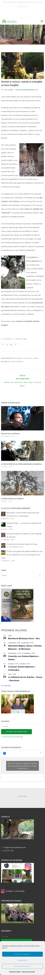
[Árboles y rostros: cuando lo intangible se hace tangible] (2, 344)
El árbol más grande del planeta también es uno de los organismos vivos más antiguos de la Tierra (22, 554)
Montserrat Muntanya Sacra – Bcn (24, 638)
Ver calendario (6, 685)
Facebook (22, 796)
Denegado (22, 960)
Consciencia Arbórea (16, 361)
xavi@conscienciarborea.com (28, 2)
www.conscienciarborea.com (26, 90)
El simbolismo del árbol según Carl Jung (22, 544)
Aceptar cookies (22, 954)
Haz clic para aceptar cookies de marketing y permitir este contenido (22, 765)
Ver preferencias (22, 966)
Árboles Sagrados (17, 358)
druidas (36, 358)
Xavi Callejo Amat (22, 379)
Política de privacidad (28, 971)
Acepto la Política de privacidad (13, 737)
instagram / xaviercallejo (15, 891)
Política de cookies (15, 971)
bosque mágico (28, 358)
